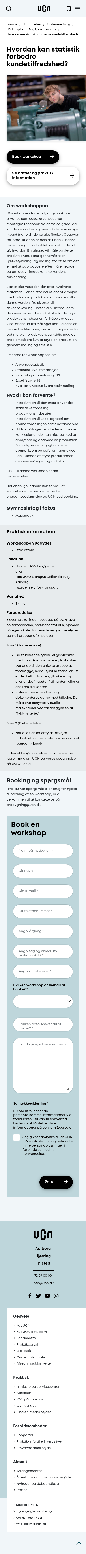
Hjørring (43, 1256)
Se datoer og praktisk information (33, 176)
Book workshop (26, 157)
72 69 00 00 (43, 1275)
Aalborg (43, 1249)
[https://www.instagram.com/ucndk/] (56, 1295)
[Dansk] (44, 8)
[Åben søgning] (9, 8)
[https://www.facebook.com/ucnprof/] (29, 1295)
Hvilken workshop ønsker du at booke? (39, 987)
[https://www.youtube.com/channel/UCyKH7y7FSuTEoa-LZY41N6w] (47, 1295)
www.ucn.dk (22, 764)
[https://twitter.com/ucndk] (38, 1295)
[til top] (79, 1543)
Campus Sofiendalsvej (50, 577)
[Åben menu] (78, 9)
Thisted (43, 1263)
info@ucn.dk (43, 1283)
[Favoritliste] (69, 8)
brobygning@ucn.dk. (24, 805)
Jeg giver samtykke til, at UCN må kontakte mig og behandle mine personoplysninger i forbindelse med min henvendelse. (47, 1145)
